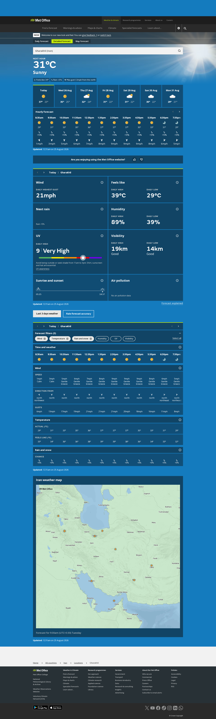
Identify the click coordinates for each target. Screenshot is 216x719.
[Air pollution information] (177, 280)
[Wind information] (180, 368)
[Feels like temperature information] (177, 182)
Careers (169, 20)
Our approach (93, 674)
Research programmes (132, 20)
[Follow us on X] (147, 708)
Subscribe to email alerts (152, 693)
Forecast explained (172, 303)
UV (116, 338)
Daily (41, 41)
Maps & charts (95, 28)
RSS (172, 686)
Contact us (146, 690)
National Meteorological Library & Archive (42, 681)
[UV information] (102, 236)
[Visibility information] (177, 236)
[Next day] (44, 172)
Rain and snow (80, 339)
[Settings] (179, 28)
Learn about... (154, 28)
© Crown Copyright (176, 716)
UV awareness (42, 268)
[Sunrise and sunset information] (102, 280)
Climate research (95, 680)
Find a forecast (49, 28)
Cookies (174, 677)
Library (90, 690)
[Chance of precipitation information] (102, 209)
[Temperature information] (180, 420)
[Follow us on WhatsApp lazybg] (181, 708)
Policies (174, 670)
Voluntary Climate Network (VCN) (40, 697)
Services (148, 20)
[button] (58, 515)
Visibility (129, 338)
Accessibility (176, 674)
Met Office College (40, 675)
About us (158, 20)
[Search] (178, 50)
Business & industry (123, 680)
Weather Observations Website (42, 690)
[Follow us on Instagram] (169, 708)
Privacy (174, 683)
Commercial (147, 677)
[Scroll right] (179, 111)
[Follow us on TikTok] (164, 708)
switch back (105, 35)
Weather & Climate (70, 670)
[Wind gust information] (102, 182)
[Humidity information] (177, 209)
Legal (173, 680)
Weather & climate (111, 20)
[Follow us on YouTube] (152, 708)
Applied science (94, 683)
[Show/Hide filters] (180, 333)
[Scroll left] (173, 111)
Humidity (102, 338)
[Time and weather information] (180, 347)
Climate (112, 28)
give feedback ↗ (89, 35)
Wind (38, 339)
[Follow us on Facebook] (158, 708)
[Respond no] (141, 159)
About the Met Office (150, 670)
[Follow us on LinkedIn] (175, 708)
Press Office (147, 680)
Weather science (94, 677)
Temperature (57, 339)
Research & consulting (124, 686)
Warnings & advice (72, 28)
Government (120, 674)
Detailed (62, 41)
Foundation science (95, 686)
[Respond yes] (134, 159)
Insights (118, 690)
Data (117, 683)
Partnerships (147, 686)
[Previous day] (37, 172)
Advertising (119, 693)
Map (82, 41)
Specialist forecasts (132, 28)
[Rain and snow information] (180, 450)
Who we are (147, 674)
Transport (119, 677)
